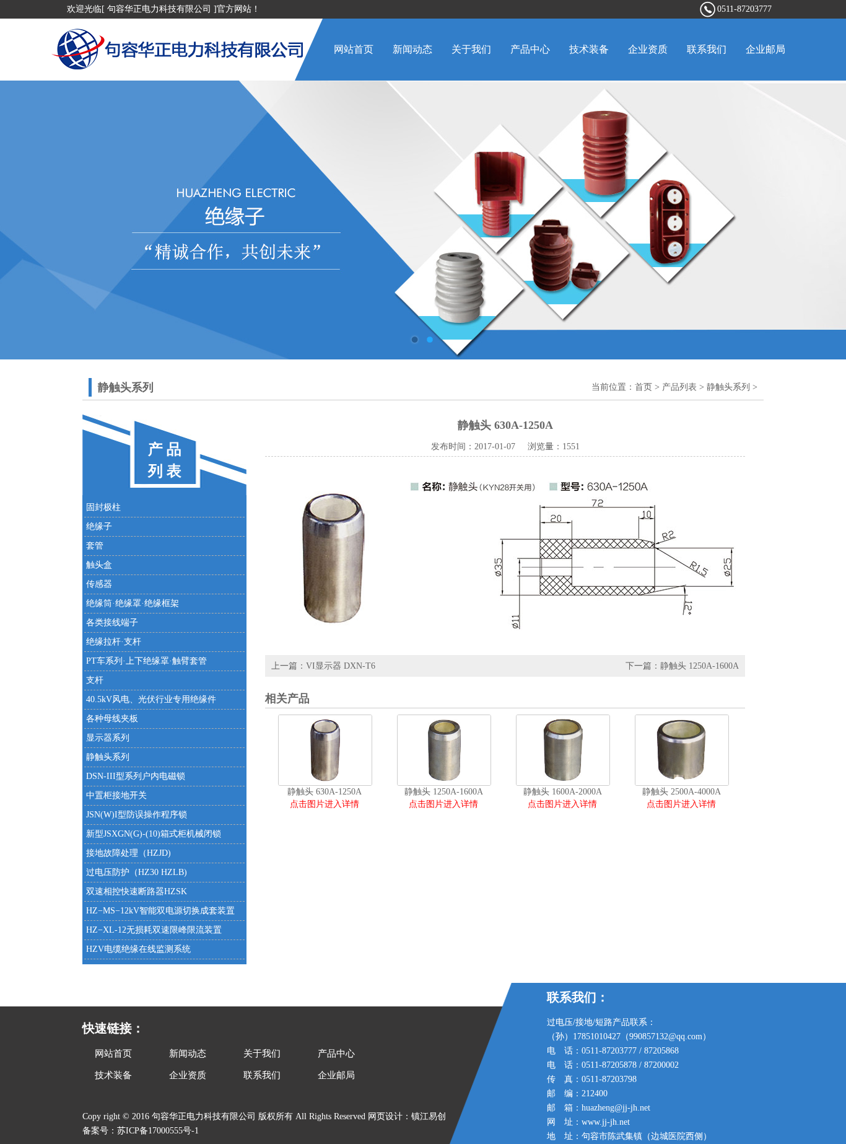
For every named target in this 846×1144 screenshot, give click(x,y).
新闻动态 (412, 49)
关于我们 (471, 49)
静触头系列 (728, 387)
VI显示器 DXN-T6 (340, 666)
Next (824, 220)
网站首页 (353, 49)
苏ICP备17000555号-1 (158, 1130)
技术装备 (589, 49)
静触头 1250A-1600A (699, 666)
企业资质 (648, 49)
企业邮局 (765, 49)
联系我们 (706, 49)
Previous (21, 220)
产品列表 (679, 387)
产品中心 (530, 49)
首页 (643, 387)
